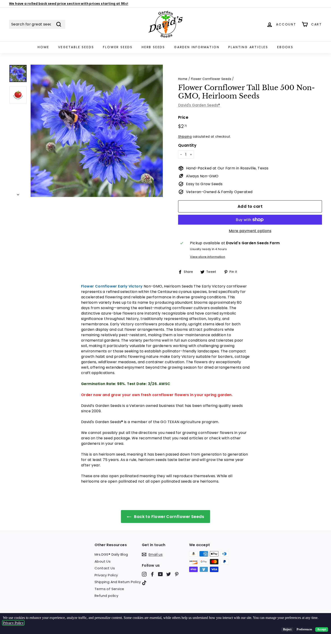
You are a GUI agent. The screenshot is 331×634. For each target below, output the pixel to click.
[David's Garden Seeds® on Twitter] (168, 574)
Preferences (304, 629)
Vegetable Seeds (76, 47)
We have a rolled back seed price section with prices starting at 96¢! (68, 3)
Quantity (187, 145)
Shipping (185, 137)
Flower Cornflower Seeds (211, 79)
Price (183, 117)
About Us (103, 561)
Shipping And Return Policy (118, 581)
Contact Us (105, 568)
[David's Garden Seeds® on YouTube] (160, 574)
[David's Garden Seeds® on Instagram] (144, 574)
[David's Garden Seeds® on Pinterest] (176, 574)
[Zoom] (97, 131)
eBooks (285, 47)
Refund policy (106, 595)
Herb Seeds (153, 47)
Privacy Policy (106, 575)
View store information (207, 257)
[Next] (18, 193)
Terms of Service (109, 588)
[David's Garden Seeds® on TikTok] (144, 582)
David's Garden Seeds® (199, 105)
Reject (287, 629)
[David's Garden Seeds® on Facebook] (152, 574)
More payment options (250, 230)
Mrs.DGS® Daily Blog (111, 554)
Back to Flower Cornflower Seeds (168, 516)
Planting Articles (248, 47)
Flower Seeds (118, 47)
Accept (321, 629)
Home (43, 47)
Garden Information (196, 47)
